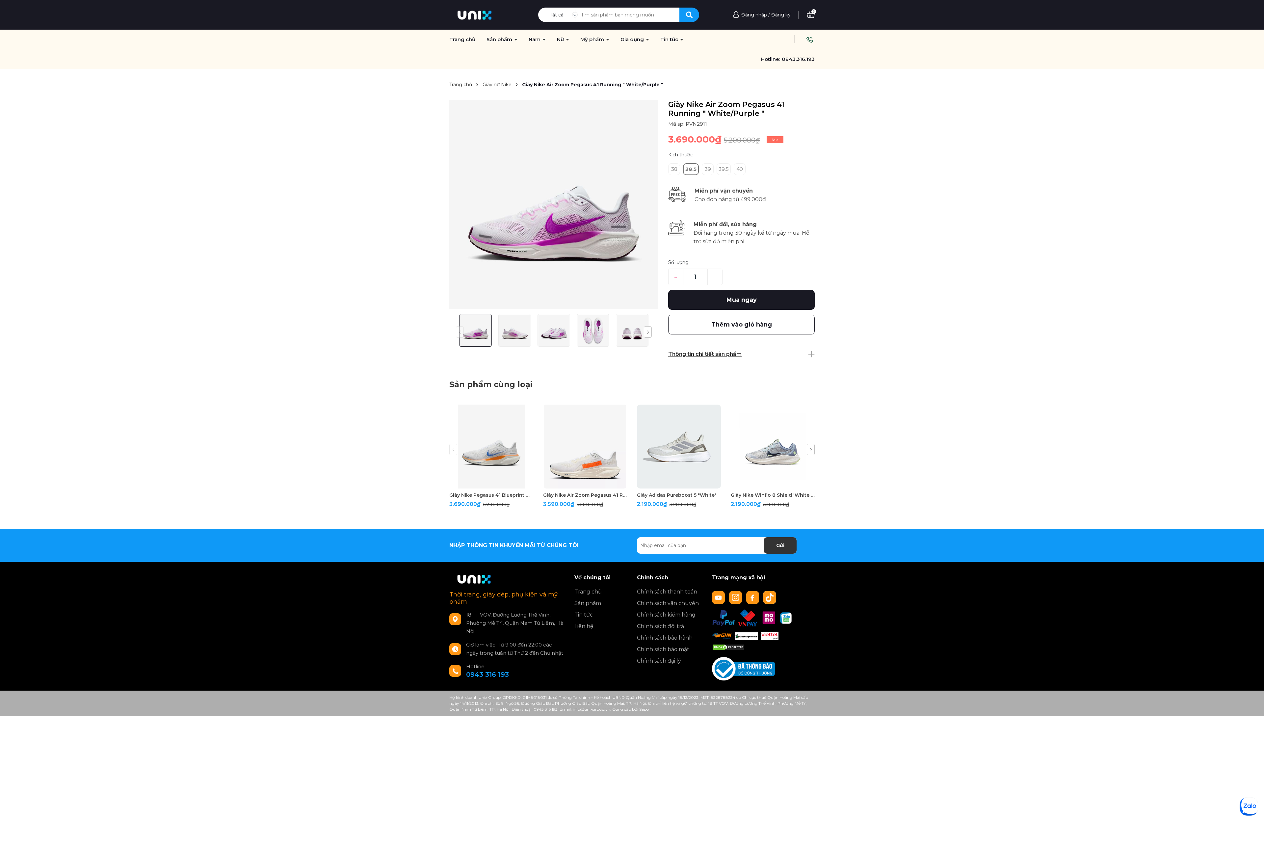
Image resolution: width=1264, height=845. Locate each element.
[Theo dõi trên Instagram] (736, 597)
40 (739, 169)
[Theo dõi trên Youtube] (719, 597)
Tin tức (669, 39)
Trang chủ (588, 592)
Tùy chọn (491, 482)
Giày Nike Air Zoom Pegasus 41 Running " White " (585, 495)
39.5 (724, 169)
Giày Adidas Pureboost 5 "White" (677, 495)
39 (708, 169)
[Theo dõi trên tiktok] (770, 597)
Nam (535, 39)
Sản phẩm (500, 39)
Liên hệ (583, 626)
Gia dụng (632, 39)
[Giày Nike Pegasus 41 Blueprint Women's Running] (491, 447)
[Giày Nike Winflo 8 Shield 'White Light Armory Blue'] (773, 447)
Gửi (780, 545)
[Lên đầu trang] (1252, 833)
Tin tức (583, 615)
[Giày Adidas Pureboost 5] (679, 447)
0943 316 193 (487, 674)
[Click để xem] (553, 204)
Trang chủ (462, 39)
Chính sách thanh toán (667, 592)
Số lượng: (679, 262)
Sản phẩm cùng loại (491, 384)
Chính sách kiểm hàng (666, 615)
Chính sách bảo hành (665, 638)
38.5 (691, 169)
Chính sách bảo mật (663, 649)
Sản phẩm (587, 603)
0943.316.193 (798, 59)
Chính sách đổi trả (660, 626)
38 (674, 169)
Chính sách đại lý (659, 661)
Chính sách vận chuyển (668, 603)
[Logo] (474, 14)
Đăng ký (781, 15)
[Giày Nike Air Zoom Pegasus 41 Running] (585, 447)
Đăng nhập (754, 15)
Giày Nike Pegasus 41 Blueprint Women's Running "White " (491, 495)
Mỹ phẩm (592, 39)
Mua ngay (741, 300)
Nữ (561, 39)
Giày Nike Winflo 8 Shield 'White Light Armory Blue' (773, 495)
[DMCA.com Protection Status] (728, 647)
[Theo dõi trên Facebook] (753, 597)
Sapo (644, 709)
